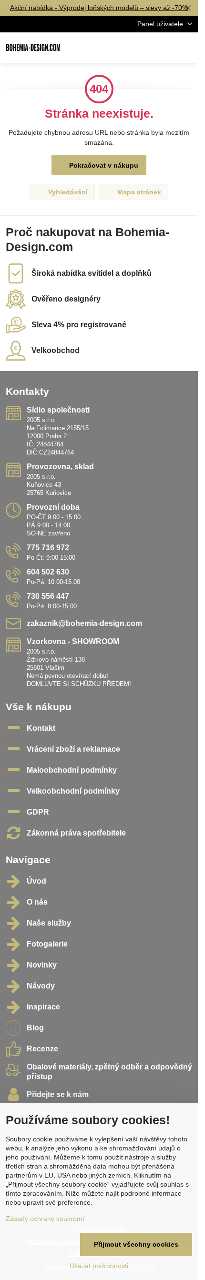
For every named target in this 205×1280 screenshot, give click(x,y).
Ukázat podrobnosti (99, 1266)
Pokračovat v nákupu (102, 165)
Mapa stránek (138, 192)
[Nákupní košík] (163, 47)
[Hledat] (140, 47)
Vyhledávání (67, 192)
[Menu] (186, 47)
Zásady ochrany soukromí (45, 1218)
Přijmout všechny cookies (136, 1244)
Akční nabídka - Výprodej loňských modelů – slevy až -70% (99, 7)
